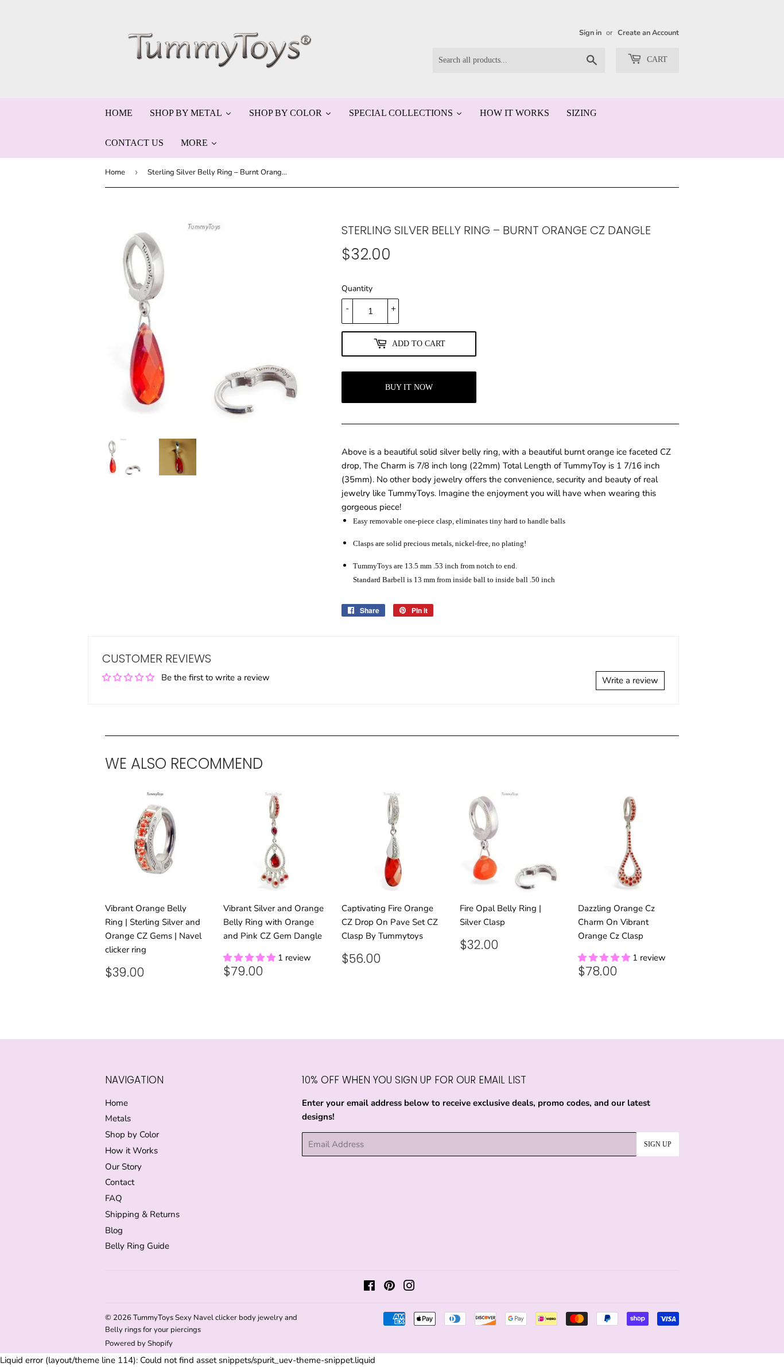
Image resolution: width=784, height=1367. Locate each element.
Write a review (630, 680)
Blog (114, 1230)
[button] (250, 957)
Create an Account (648, 33)
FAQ (113, 1198)
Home (115, 172)
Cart (656, 59)
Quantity (356, 288)
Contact (119, 1182)
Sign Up (658, 1144)
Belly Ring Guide (137, 1246)
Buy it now (409, 387)
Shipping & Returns (142, 1214)
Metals (118, 1118)
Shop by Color (132, 1134)
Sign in (590, 33)
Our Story (123, 1166)
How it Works (131, 1150)
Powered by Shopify (139, 1343)
